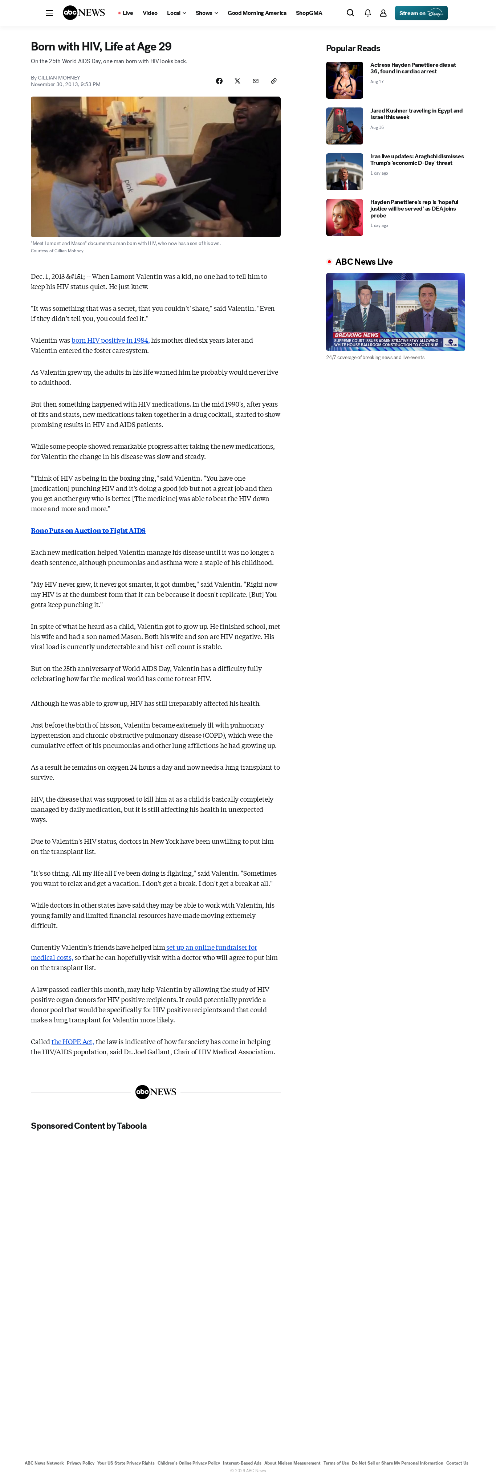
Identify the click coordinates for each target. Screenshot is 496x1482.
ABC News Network (44, 1463)
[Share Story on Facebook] (219, 81)
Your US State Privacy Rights (126, 1463)
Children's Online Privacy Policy (189, 1463)
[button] (49, 13)
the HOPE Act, (73, 1041)
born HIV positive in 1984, (111, 340)
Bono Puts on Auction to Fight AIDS (88, 530)
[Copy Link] (274, 81)
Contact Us (457, 1463)
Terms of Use (336, 1463)
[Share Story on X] (237, 81)
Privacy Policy (80, 1463)
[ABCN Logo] (84, 12)
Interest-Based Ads (242, 1463)
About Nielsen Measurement (292, 1463)
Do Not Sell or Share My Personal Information (397, 1463)
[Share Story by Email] (256, 81)
